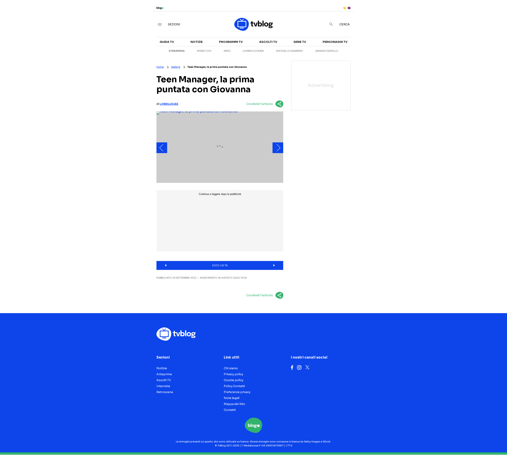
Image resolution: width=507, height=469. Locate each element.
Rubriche (434, 46)
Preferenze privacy (237, 392)
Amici (227, 50)
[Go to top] (440, 456)
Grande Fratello (326, 50)
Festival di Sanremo (289, 50)
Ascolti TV (268, 42)
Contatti (230, 410)
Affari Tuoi (204, 50)
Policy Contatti (234, 386)
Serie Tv (300, 42)
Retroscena (360, 53)
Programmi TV (231, 42)
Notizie (356, 39)
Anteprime (358, 46)
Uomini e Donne (253, 50)
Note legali (231, 398)
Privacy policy (233, 374)
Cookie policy (233, 380)
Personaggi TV (335, 42)
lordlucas (169, 104)
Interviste (435, 39)
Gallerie (175, 66)
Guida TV (167, 42)
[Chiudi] (497, 11)
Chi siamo (231, 368)
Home (160, 66)
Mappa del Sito (234, 404)
